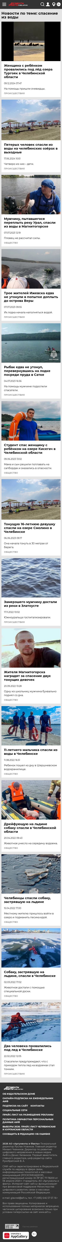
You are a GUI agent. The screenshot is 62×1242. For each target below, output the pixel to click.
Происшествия (14, 93)
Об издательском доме (19, 1093)
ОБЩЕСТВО (11, 243)
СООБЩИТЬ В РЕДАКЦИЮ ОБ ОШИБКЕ (26, 1134)
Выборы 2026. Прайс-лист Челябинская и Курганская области (29, 1128)
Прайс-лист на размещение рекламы (28, 1114)
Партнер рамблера (30, 1227)
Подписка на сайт (15, 1105)
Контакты (37, 1105)
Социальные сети (15, 1110)
